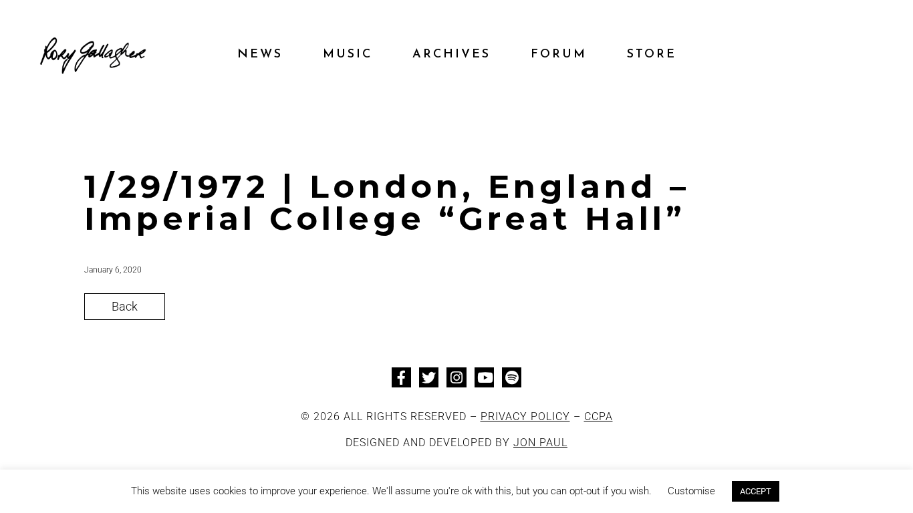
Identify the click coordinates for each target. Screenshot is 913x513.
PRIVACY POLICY (525, 416)
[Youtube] (484, 377)
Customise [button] (691, 491)
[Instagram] (456, 377)
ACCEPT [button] (755, 491)
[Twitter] (428, 377)
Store (651, 55)
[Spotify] (511, 377)
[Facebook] (401, 377)
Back (125, 306)
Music (347, 55)
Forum (559, 55)
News (260, 55)
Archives (451, 55)
